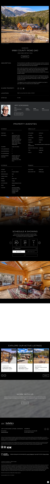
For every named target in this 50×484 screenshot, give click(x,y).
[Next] (39, 243)
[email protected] (4, 432)
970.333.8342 (36, 109)
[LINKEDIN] (48, 429)
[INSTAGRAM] (45, 429)
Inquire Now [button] (25, 56)
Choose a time (17, 248)
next (7, 40)
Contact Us (25, 402)
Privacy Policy (46, 454)
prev (5, 40)
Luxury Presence (30, 454)
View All (46, 375)
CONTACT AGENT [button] (18, 113)
